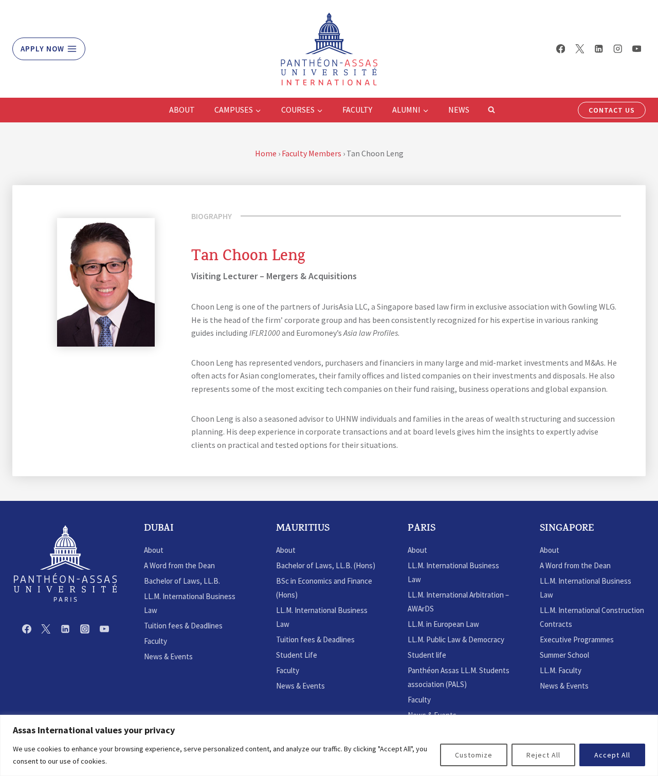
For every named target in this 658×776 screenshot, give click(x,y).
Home (266, 153)
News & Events (168, 656)
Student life (427, 655)
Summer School (564, 655)
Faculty (357, 109)
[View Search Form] (491, 110)
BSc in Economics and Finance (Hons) (324, 588)
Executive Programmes (577, 639)
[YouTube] (637, 49)
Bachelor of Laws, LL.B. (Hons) (325, 565)
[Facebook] (561, 49)
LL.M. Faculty (560, 670)
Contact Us (612, 110)
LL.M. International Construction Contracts (592, 617)
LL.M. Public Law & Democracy (456, 639)
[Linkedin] (599, 49)
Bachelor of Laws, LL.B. (182, 581)
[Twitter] (580, 49)
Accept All (612, 755)
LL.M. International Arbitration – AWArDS (458, 601)
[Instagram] (618, 49)
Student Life (296, 655)
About (182, 109)
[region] (329, 745)
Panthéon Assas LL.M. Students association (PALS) (458, 677)
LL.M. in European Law (443, 624)
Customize (473, 755)
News (458, 109)
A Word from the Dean (179, 565)
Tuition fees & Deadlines (183, 625)
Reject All (543, 755)
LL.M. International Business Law (189, 603)
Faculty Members (311, 153)
